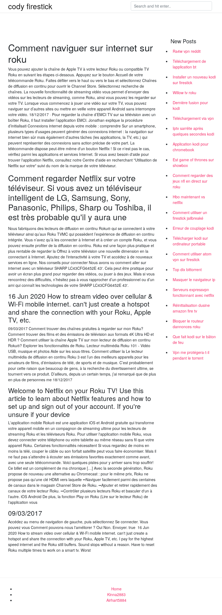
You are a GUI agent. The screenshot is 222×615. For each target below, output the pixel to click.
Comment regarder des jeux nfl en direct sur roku (193, 181)
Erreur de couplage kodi (193, 228)
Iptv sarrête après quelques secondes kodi (193, 131)
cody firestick (30, 6)
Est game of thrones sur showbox (193, 162)
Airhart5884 (116, 600)
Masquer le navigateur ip (194, 279)
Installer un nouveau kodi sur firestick (194, 79)
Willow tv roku (184, 92)
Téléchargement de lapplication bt (189, 64)
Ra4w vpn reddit (187, 51)
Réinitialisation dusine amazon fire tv (191, 308)
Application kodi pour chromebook (190, 146)
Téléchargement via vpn (193, 118)
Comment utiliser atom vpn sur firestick (192, 256)
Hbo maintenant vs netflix (189, 199)
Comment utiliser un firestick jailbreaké (190, 215)
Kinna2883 (116, 594)
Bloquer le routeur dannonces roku (188, 323)
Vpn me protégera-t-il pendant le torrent (191, 355)
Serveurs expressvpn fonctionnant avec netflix (193, 292)
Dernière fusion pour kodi (190, 105)
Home (116, 588)
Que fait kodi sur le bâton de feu (194, 339)
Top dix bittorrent (187, 269)
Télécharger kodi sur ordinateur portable (190, 240)
